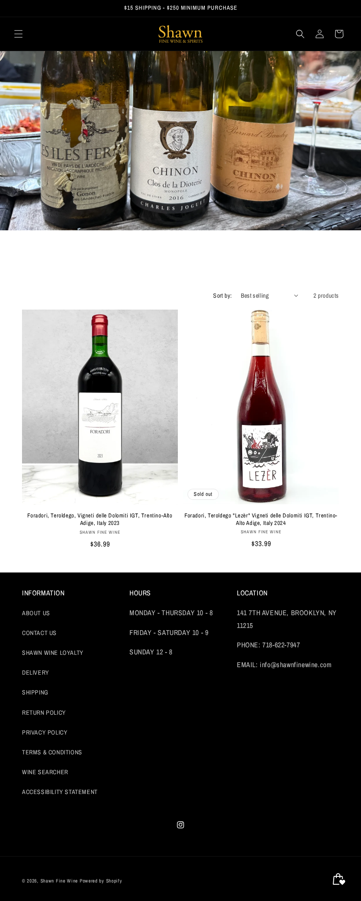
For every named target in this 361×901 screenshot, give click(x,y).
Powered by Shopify (101, 881)
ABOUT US (36, 613)
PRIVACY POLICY (44, 732)
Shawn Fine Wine (59, 881)
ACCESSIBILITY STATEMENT (60, 792)
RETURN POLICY (44, 712)
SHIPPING (35, 692)
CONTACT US (39, 633)
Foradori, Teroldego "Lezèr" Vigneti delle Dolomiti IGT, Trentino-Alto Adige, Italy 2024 (261, 519)
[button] (18, 34)
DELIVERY (35, 672)
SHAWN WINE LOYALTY (53, 653)
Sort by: (222, 295)
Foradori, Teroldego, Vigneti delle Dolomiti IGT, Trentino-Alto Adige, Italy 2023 (99, 519)
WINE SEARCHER (45, 772)
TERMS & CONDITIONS (52, 752)
